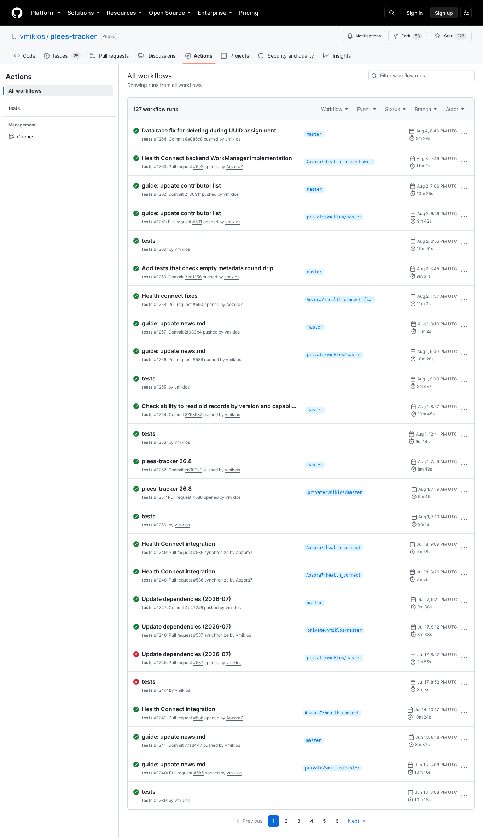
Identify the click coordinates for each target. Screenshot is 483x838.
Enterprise (212, 12)
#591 (197, 221)
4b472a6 (194, 607)
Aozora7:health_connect (333, 547)
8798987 (193, 414)
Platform (43, 12)
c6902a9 (193, 469)
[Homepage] (17, 12)
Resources (121, 12)
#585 (198, 772)
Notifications (368, 36)
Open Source (167, 12)
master (314, 134)
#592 (198, 166)
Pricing (248, 12)
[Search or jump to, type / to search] (391, 12)
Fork (410, 36)
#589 (198, 359)
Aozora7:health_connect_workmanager (340, 161)
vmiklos (32, 36)
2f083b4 (193, 332)
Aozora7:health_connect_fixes (341, 299)
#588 (197, 497)
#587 (198, 635)
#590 (198, 304)
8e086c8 (194, 139)
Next (353, 821)
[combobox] (421, 75)
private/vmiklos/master (334, 216)
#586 (198, 552)
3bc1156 (193, 276)
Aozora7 (234, 166)
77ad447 (193, 745)
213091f (193, 194)
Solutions (81, 12)
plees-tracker (73, 36)
